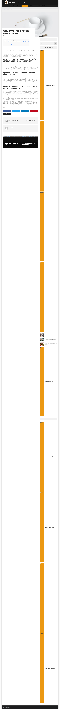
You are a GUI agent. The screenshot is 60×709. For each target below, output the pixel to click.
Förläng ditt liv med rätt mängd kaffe (50, 668)
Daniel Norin (5, 35)
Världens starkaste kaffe (48, 155)
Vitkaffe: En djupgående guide (49, 381)
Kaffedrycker (31, 5)
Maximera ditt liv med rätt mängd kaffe (50, 335)
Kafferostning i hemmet (48, 597)
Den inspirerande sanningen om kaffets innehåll (50, 226)
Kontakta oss (44, 5)
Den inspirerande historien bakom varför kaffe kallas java (11, 120)
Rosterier (38, 5)
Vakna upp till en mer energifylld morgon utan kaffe (51, 344)
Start (14, 5)
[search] (55, 43)
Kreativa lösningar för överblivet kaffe (50, 339)
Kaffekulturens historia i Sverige (49, 527)
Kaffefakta (24, 5)
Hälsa (9, 35)
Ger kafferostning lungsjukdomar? (50, 85)
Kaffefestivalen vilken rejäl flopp (49, 296)
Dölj (12, 40)
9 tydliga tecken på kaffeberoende (31, 120)
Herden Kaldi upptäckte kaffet (49, 456)
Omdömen (18, 5)
